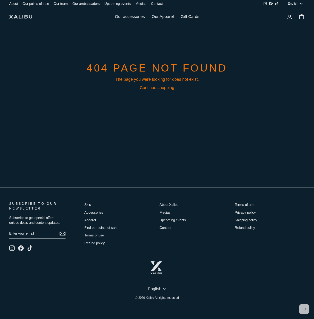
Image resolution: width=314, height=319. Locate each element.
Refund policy (94, 243)
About (13, 4)
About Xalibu (169, 205)
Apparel (90, 220)
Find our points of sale (100, 228)
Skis (87, 205)
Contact (157, 4)
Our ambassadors (86, 4)
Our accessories (130, 16)
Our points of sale (36, 4)
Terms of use (94, 235)
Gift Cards (190, 16)
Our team (61, 4)
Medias (140, 4)
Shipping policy (246, 220)
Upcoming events (117, 4)
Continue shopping (157, 87)
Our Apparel (163, 16)
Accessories (93, 212)
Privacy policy (245, 212)
